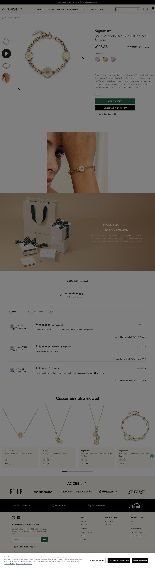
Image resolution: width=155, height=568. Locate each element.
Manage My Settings (97, 560)
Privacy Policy (9, 564)
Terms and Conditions (24, 564)
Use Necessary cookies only (119, 560)
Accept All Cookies (140, 560)
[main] (77, 560)
